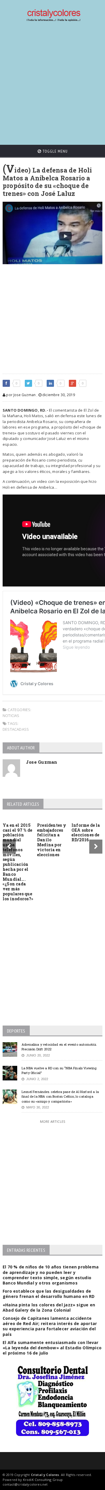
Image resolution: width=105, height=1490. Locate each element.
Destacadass (16, 729)
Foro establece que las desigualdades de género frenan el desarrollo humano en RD (48, 1293)
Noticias (11, 715)
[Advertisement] (52, 83)
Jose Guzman (41, 762)
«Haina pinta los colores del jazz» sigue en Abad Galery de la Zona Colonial (49, 1307)
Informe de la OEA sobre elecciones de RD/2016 (85, 832)
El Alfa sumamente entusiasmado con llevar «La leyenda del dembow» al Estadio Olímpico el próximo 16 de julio (52, 1348)
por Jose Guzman (20, 394)
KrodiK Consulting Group (43, 1479)
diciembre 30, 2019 (58, 394)
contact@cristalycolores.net (25, 1484)
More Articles (52, 1121)
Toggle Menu (54, 151)
